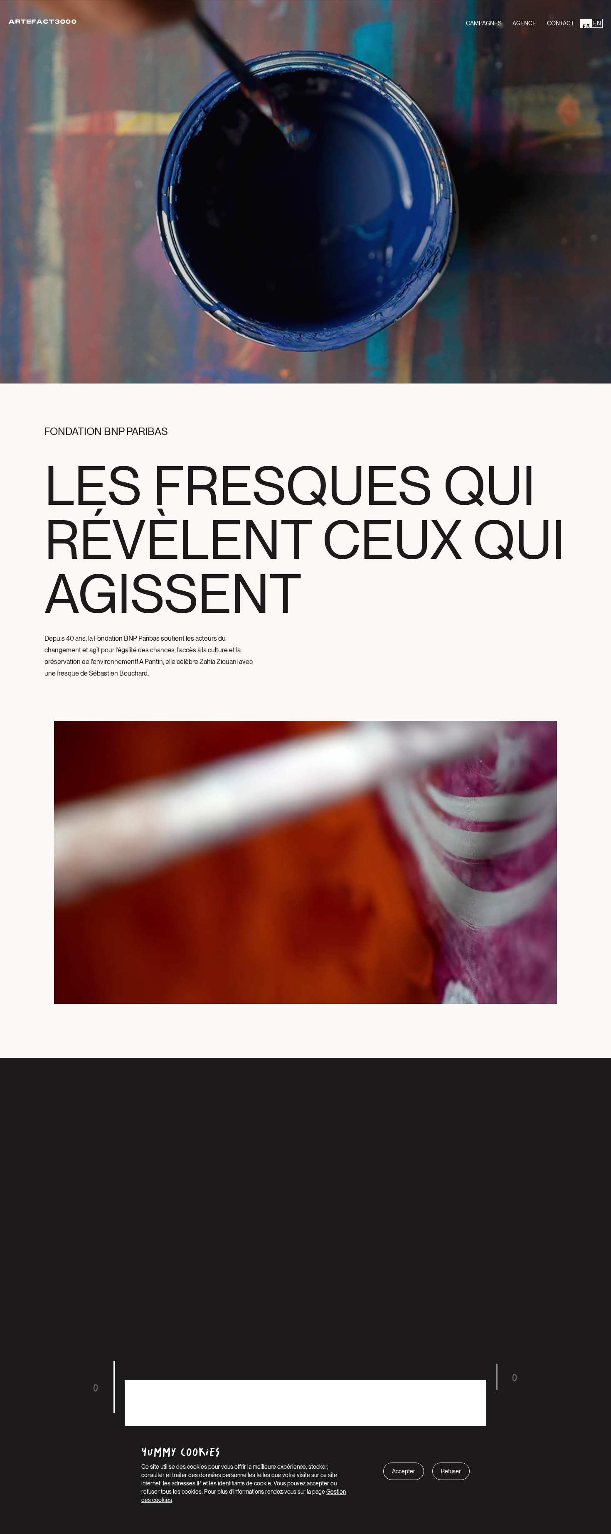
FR (586, 23)
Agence (524, 23)
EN (597, 23)
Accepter (403, 1471)
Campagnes (484, 23)
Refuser (451, 1471)
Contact (560, 23)
